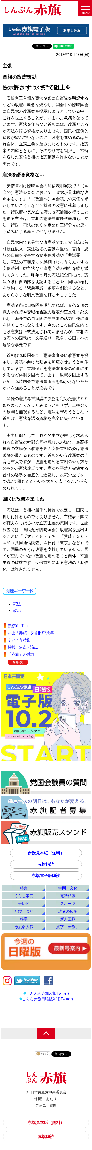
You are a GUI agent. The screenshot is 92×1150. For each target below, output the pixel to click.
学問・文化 (67, 888)
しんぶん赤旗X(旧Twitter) (47, 993)
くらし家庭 (23, 896)
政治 (17, 610)
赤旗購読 (46, 864)
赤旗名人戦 (23, 927)
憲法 (17, 604)
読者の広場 (67, 911)
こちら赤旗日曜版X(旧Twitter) (47, 999)
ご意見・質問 (46, 1105)
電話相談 (67, 896)
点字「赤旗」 (67, 927)
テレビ (24, 903)
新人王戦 (67, 919)
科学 (24, 919)
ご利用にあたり (44, 1099)
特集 (24, 888)
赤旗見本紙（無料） (46, 853)
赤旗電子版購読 (46, 875)
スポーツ (67, 903)
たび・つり (23, 911)
